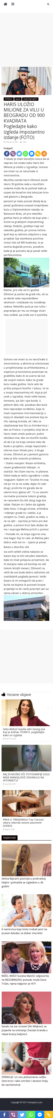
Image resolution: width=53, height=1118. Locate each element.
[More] (44, 154)
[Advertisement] (26, 40)
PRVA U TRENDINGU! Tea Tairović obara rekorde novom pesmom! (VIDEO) (23, 822)
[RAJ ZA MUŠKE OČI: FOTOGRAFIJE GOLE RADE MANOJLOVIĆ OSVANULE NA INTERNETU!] (26, 746)
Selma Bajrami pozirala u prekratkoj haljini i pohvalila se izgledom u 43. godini (24, 882)
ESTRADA (8, 99)
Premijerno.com (35, 1102)
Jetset (18, 99)
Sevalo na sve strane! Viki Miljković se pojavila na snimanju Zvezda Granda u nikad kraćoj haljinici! (25, 1030)
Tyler (25, 142)
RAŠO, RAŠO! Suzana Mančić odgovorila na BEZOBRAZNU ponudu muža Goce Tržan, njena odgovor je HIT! (25, 979)
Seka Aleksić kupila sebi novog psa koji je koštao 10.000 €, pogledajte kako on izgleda (24, 732)
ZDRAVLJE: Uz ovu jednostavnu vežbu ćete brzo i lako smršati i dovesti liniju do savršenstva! (25, 1080)
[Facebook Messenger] (31, 154)
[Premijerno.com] (5, 4)
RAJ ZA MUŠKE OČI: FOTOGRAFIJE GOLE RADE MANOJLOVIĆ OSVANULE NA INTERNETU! (26, 777)
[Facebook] (7, 154)
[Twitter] (19, 154)
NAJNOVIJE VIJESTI (30, 99)
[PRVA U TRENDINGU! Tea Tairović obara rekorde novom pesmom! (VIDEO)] (26, 791)
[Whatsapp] (25, 154)
